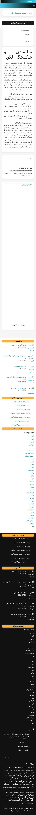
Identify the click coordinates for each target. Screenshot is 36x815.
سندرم (32, 484)
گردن (32, 507)
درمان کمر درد (16, 775)
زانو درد (31, 784)
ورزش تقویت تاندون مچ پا (10, 789)
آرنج (32, 439)
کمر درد (29, 800)
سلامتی (31, 481)
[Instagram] (10, 1)
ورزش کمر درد (26, 797)
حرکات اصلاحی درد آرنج (16, 767)
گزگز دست (27, 803)
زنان (32, 476)
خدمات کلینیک (29, 456)
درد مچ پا (23, 772)
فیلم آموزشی (30, 492)
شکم (32, 490)
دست (32, 461)
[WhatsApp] (14, 1)
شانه (32, 487)
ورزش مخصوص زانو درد (22, 421)
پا (33, 447)
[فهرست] (33, 5)
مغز (32, 526)
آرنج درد (31, 767)
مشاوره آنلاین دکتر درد (8, 787)
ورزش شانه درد (17, 795)
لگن (32, 512)
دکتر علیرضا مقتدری (25, 168)
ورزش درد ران (15, 792)
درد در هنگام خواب (11, 770)
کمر (32, 501)
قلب (32, 495)
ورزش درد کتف (9, 792)
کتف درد (9, 797)
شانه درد (13, 784)
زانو (33, 473)
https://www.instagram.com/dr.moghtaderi (21, 170)
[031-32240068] (31, 746)
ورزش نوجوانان (8, 794)
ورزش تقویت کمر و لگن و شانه (20, 425)
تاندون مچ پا (26, 767)
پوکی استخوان (29, 453)
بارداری (31, 445)
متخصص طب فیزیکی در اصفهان (19, 787)
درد (33, 459)
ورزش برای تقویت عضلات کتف (20, 417)
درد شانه (30, 772)
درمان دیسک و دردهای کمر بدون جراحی (12, 772)
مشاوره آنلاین (29, 521)
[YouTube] (7, 1)
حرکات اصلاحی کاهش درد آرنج (20, 413)
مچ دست (31, 518)
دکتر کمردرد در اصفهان (22, 779)
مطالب (31, 523)
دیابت (32, 464)
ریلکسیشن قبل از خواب (8, 781)
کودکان (31, 504)
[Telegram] (3, 1)
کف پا (32, 498)
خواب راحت (23, 770)
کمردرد (22, 800)
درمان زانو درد (29, 776)
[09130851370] (31, 742)
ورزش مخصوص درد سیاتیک (21, 401)
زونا (32, 478)
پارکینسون (30, 450)
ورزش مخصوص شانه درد (22, 405)
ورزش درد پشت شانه (23, 409)
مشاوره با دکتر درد (30, 789)
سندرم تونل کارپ (25, 784)
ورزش (18, 789)
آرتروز (32, 436)
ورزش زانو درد (28, 795)
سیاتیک (19, 784)
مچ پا (32, 515)
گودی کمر (31, 509)
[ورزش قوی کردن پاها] (18, 256)
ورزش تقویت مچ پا (23, 792)
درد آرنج (18, 770)
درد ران (5, 770)
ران (33, 467)
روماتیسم (31, 470)
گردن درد (16, 800)
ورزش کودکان (14, 797)
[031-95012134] (31, 750)
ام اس (32, 442)
